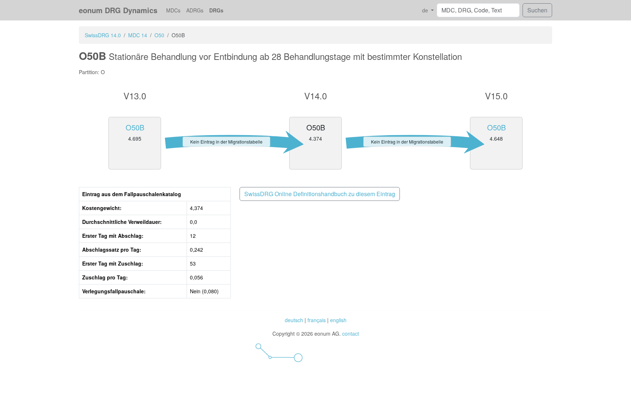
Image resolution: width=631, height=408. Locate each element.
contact (350, 333)
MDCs (173, 10)
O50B (135, 127)
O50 (159, 35)
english (338, 320)
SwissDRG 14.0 (103, 35)
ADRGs (194, 10)
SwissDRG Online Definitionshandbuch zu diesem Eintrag (319, 194)
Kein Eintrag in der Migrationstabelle (226, 141)
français (316, 320)
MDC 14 (137, 35)
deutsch (294, 320)
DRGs (216, 10)
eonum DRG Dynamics (118, 10)
